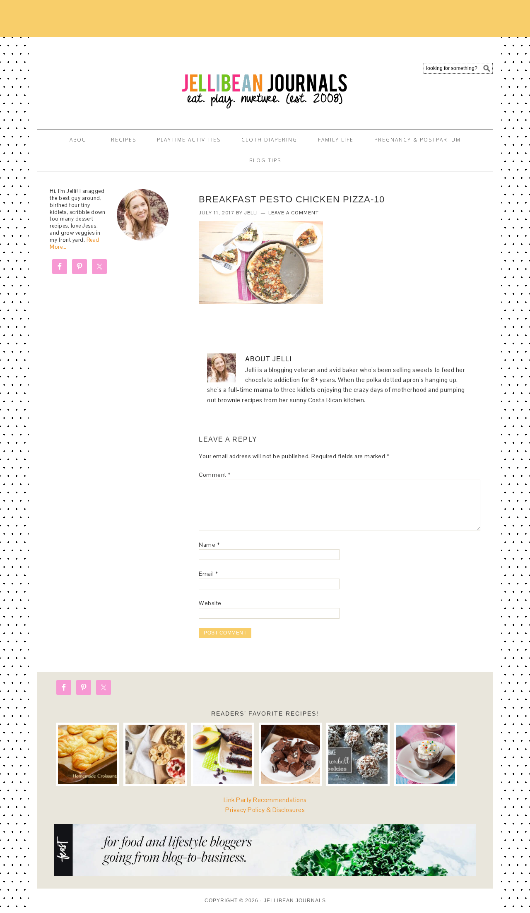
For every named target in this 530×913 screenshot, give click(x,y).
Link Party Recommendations (265, 800)
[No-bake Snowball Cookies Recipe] (358, 754)
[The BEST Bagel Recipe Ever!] (155, 754)
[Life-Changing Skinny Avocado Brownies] (222, 754)
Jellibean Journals (111, 79)
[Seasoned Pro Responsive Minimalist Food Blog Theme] (265, 874)
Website (210, 603)
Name (209, 544)
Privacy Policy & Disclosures (265, 810)
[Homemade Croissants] (87, 754)
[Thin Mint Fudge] (290, 754)
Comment (215, 474)
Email (208, 573)
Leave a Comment (293, 212)
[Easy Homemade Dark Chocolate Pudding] (425, 754)
